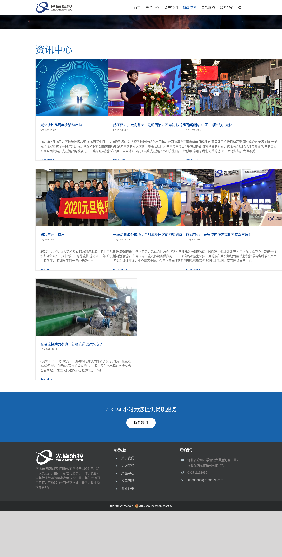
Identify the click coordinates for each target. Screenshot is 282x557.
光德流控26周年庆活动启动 (61, 124)
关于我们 (127, 458)
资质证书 (127, 489)
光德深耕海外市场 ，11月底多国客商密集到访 (147, 234)
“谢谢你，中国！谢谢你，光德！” (211, 124)
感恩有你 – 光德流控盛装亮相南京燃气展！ (219, 234)
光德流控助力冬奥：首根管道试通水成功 (71, 343)
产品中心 (127, 473)
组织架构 (127, 465)
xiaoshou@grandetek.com (205, 480)
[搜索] (240, 7)
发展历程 (127, 481)
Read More (46, 160)
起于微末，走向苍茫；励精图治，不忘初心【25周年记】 (156, 124)
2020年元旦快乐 (52, 234)
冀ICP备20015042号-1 (121, 506)
